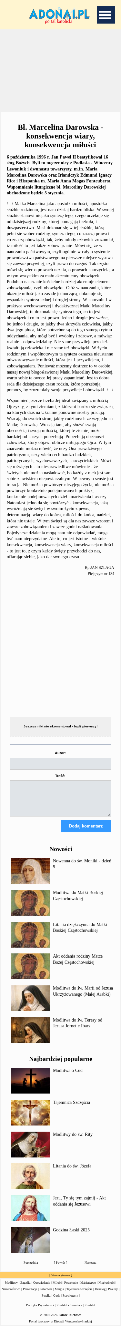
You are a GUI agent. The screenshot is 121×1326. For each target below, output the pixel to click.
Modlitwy (11, 1282)
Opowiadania (41, 1282)
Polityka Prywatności (40, 1305)
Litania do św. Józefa (72, 1166)
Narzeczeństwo (11, 1289)
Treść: (60, 776)
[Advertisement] (60, 70)
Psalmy (113, 1289)
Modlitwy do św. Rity (73, 1134)
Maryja (59, 1289)
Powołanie (71, 1282)
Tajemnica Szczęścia (71, 1102)
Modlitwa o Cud (68, 1070)
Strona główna (60, 1275)
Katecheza (46, 1289)
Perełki (46, 1295)
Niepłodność (106, 1282)
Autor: (60, 753)
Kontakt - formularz (69, 1305)
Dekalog (100, 1289)
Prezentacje (30, 1289)
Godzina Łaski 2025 (71, 1230)
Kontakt (90, 1305)
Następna (90, 1262)
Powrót (60, 1262)
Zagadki (25, 1282)
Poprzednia (31, 1262)
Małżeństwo (88, 1282)
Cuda (56, 1295)
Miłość (57, 1282)
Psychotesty (70, 1295)
